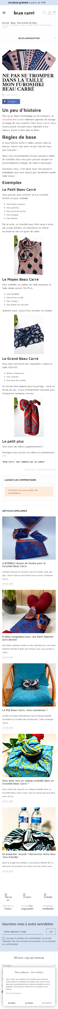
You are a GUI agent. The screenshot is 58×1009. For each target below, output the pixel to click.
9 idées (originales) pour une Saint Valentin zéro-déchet (27, 638)
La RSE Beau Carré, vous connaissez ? (24, 710)
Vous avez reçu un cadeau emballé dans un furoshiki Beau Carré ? (28, 782)
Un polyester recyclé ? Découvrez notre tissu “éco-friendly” (28, 856)
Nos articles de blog (46, 469)
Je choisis (29, 1003)
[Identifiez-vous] (49, 12)
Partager (12, 101)
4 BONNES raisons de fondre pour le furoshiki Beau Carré (24, 565)
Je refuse (11, 1003)
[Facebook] (2, 992)
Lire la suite (7, 583)
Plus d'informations (13, 993)
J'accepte (46, 1003)
